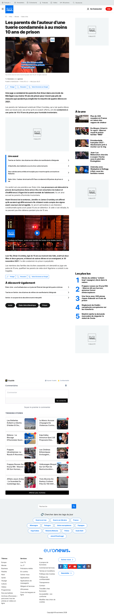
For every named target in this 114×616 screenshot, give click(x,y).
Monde (17, 16)
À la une (80, 111)
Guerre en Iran (41, 520)
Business (4, 568)
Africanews (24, 589)
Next (3, 574)
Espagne (81, 525)
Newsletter (65, 573)
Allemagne (34, 525)
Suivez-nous (24, 574)
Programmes (6, 590)
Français (6, 2)
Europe (3, 562)
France (75, 520)
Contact (42, 585)
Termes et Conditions (47, 571)
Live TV (23, 562)
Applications (24, 577)
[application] (37, 55)
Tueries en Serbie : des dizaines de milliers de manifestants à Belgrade (33, 160)
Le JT (22, 565)
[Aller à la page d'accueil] (9, 9)
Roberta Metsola (52, 531)
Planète (4, 571)
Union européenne (64, 525)
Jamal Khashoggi (57, 536)
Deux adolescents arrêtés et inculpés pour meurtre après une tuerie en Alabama (33, 173)
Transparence (44, 582)
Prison (44, 305)
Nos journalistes (7, 593)
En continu (24, 571)
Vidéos (3, 587)
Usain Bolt (79, 531)
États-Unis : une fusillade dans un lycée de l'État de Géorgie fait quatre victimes (34, 287)
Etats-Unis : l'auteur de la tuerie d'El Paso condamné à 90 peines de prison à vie (35, 180)
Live (108, 9)
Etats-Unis (24, 16)
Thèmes (4, 558)
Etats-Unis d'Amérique (27, 305)
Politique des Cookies (47, 574)
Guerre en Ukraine (60, 520)
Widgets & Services (27, 586)
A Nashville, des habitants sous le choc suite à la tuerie (28, 166)
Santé (3, 577)
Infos (10, 16)
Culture (4, 584)
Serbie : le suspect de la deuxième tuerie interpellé (23, 298)
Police (66, 531)
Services (23, 558)
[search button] (73, 2)
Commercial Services (47, 568)
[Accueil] (6, 16)
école (10, 305)
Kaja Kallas (35, 531)
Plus (41, 558)
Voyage (4, 581)
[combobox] (85, 2)
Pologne (47, 525)
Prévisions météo (26, 568)
